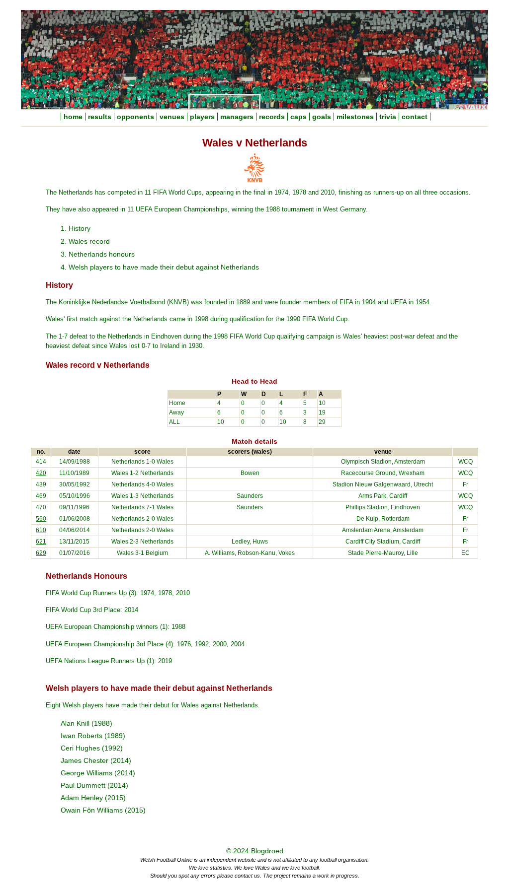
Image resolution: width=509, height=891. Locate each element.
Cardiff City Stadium (372, 541)
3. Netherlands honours (98, 254)
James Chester (84, 760)
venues (172, 117)
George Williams (86, 773)
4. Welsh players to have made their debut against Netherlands (160, 267)
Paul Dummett (83, 785)
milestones (355, 117)
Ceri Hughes (80, 748)
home (73, 117)
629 (41, 552)
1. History (75, 228)
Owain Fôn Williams (92, 810)
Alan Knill (75, 723)
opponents (135, 117)
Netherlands (128, 461)
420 (41, 473)
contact (414, 117)
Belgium (157, 552)
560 (41, 518)
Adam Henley (82, 798)
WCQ (465, 461)
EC (465, 552)
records (272, 117)
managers (237, 117)
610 (41, 530)
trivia (387, 117)
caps (298, 117)
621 (41, 541)
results (99, 117)
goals (321, 117)
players (202, 117)
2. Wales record (85, 241)
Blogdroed (267, 851)
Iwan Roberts (81, 736)
